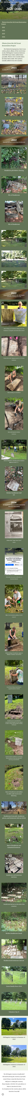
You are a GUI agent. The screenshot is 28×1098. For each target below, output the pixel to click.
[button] (2, 2)
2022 (3, 30)
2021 (3, 27)
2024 (3, 36)
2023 (3, 33)
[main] (14, 9)
